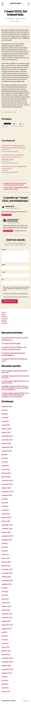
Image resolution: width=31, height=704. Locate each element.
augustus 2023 (7, 540)
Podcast (4, 317)
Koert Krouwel (15, 3)
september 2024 (7, 491)
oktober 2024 (6, 488)
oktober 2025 (6, 443)
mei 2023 (5, 551)
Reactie (4, 249)
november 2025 (7, 440)
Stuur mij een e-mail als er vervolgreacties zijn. (16, 293)
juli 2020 (5, 677)
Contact (4, 323)
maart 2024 (6, 514)
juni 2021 (5, 636)
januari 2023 (6, 565)
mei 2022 (5, 595)
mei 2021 (5, 640)
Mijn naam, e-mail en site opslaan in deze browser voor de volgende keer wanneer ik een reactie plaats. (16, 288)
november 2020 (7, 662)
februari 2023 (6, 562)
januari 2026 (6, 432)
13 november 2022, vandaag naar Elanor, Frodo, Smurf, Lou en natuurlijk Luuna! (13, 157)
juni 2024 (5, 503)
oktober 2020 (6, 665)
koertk (12, 18)
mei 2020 (5, 684)
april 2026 (5, 421)
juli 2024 (5, 499)
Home (4, 312)
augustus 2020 (7, 673)
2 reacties (16, 21)
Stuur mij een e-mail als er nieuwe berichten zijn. (16, 297)
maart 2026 (6, 425)
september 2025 (7, 447)
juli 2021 (4, 632)
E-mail (4, 272)
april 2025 (5, 466)
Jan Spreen (5, 371)
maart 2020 (6, 691)
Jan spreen (5, 381)
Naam (4, 264)
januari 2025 (6, 477)
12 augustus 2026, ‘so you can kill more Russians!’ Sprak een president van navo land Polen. (15, 388)
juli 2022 (4, 588)
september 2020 (7, 669)
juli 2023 (5, 543)
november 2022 (7, 573)
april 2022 (5, 599)
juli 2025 (5, 454)
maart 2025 (6, 469)
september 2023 (7, 536)
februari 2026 (6, 429)
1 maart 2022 (21, 18)
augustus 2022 (7, 584)
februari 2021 (6, 651)
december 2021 (7, 614)
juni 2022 (5, 591)
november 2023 (7, 528)
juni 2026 (5, 414)
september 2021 (7, 625)
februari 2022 (6, 606)
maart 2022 (6, 602)
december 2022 (7, 569)
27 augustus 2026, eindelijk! (11, 343)
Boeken (4, 321)
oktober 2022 (6, 577)
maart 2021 (5, 647)
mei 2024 (5, 506)
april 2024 (5, 510)
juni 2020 (5, 680)
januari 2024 (6, 521)
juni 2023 (5, 547)
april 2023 (5, 554)
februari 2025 (6, 473)
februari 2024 (6, 517)
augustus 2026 (7, 406)
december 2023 (7, 525)
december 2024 (7, 480)
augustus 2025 (7, 451)
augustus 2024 (7, 495)
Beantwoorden (6, 214)
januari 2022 (6, 610)
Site (3, 279)
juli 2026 (5, 410)
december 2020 (7, 658)
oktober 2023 (6, 532)
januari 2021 (6, 654)
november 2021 (7, 617)
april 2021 (5, 643)
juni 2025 (5, 458)
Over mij (4, 319)
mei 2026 (5, 417)
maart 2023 (6, 558)
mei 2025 (5, 462)
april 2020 (5, 688)
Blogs (3, 314)
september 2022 (7, 580)
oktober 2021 (6, 621)
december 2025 (7, 436)
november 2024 (7, 484)
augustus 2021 (7, 628)
